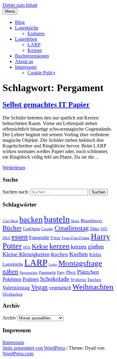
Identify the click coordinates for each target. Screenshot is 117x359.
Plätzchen (88, 272)
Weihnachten (93, 286)
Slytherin (78, 279)
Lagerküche (26, 27)
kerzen (59, 246)
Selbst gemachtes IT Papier (46, 104)
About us (24, 61)
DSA (6, 237)
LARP (34, 44)
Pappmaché (47, 272)
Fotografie (39, 237)
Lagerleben (26, 39)
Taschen (94, 279)
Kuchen (78, 254)
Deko (95, 228)
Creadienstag (72, 228)
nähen (10, 271)
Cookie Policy (41, 72)
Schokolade (54, 279)
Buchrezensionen (32, 55)
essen (20, 236)
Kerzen (34, 50)
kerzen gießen (87, 246)
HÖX (27, 247)
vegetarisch (60, 287)
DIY (104, 229)
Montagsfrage (80, 263)
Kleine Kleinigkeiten (26, 254)
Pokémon (11, 279)
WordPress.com (17, 353)
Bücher (12, 228)
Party (61, 272)
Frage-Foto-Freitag (75, 238)
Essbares (36, 33)
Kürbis (95, 254)
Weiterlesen (13, 167)
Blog (20, 22)
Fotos (55, 237)
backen (31, 219)
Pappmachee (29, 272)
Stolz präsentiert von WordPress (33, 348)
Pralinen (30, 279)
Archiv (9, 317)
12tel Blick (10, 221)
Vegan (39, 287)
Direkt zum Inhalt (19, 5)
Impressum (26, 67)
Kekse (40, 246)
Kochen (59, 254)
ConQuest (31, 228)
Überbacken (12, 294)
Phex (71, 272)
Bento (75, 221)
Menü (10, 11)
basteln (57, 219)
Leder (53, 264)
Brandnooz (91, 220)
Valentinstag (16, 288)
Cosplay (47, 229)
